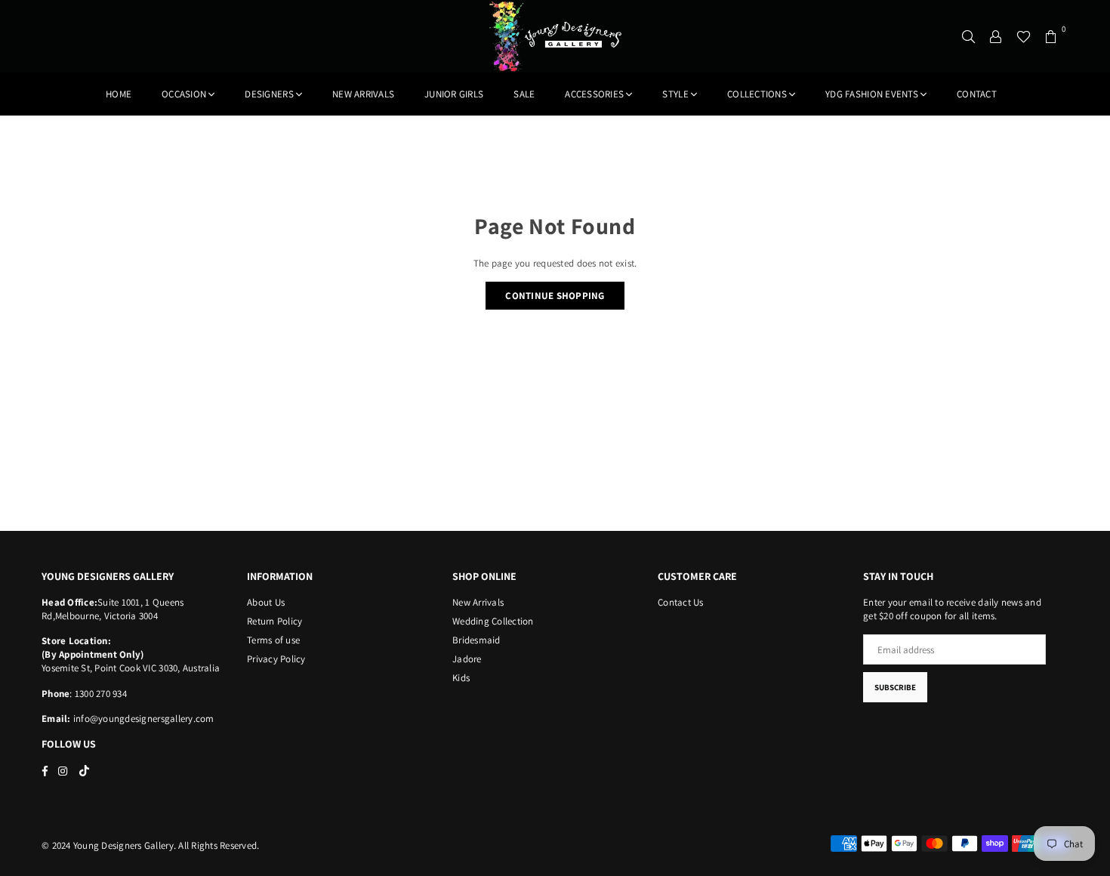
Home (118, 94)
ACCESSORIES (594, 94)
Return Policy (274, 621)
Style (675, 94)
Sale (524, 94)
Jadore (467, 658)
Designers (269, 94)
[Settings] (996, 36)
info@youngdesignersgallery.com (142, 718)
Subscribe (895, 687)
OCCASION (184, 94)
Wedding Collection (493, 621)
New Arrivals (478, 602)
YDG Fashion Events (871, 94)
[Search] (968, 36)
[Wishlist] (1024, 36)
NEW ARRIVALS (363, 94)
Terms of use (273, 640)
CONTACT (977, 94)
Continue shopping (554, 295)
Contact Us (681, 602)
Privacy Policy (276, 658)
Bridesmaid (476, 640)
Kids (461, 677)
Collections (757, 94)
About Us (266, 602)
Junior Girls (453, 94)
